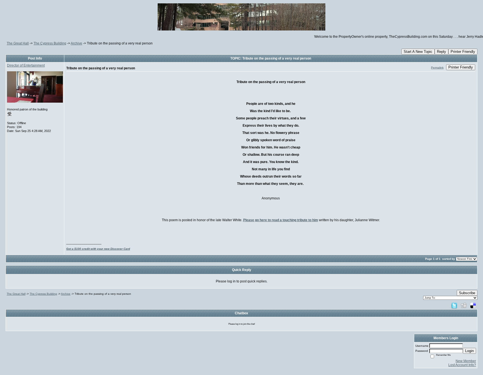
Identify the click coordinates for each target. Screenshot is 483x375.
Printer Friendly (463, 51)
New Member (466, 361)
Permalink (437, 67)
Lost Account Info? (462, 365)
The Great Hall (18, 43)
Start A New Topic (418, 51)
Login (469, 351)
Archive (76, 43)
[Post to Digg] (464, 305)
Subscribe (467, 293)
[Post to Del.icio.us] (473, 305)
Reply (441, 51)
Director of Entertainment (26, 65)
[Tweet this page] (454, 305)
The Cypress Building (50, 43)
